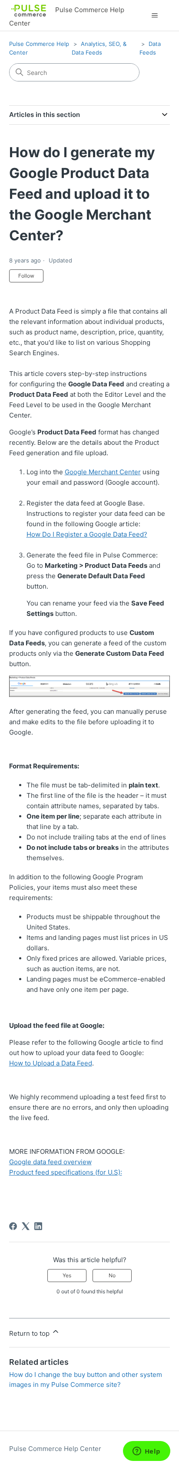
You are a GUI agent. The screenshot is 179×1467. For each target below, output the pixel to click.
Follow (26, 275)
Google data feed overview (50, 1162)
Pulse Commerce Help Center (55, 1448)
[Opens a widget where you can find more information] (146, 1452)
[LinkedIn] (38, 1226)
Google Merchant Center (103, 472)
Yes (67, 1275)
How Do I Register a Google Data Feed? (87, 534)
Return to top (30, 1333)
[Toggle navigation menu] (154, 16)
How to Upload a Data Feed (50, 1063)
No (112, 1275)
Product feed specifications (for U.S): (65, 1172)
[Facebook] (13, 1226)
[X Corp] (26, 1226)
